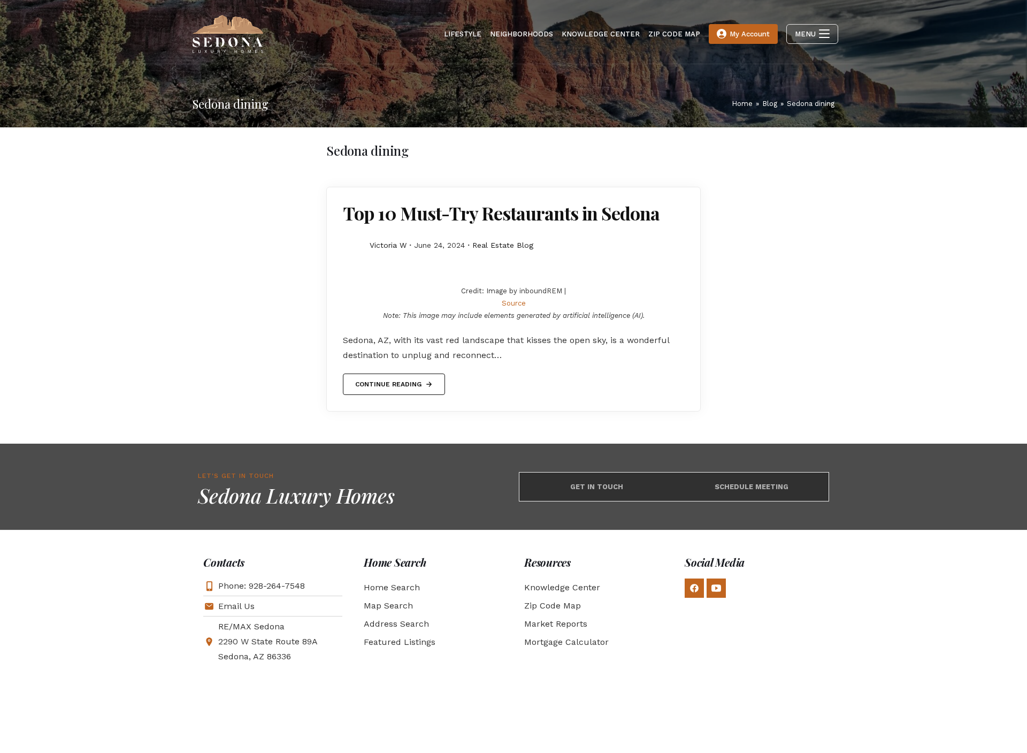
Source (514, 303)
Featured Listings (399, 642)
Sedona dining (810, 104)
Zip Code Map (552, 605)
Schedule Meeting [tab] (751, 487)
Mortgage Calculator (566, 642)
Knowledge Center (562, 587)
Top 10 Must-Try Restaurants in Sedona (501, 213)
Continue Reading (388, 381)
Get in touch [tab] (596, 487)
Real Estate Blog (502, 245)
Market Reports (555, 624)
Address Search (396, 624)
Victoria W (388, 245)
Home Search (392, 587)
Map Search (388, 605)
